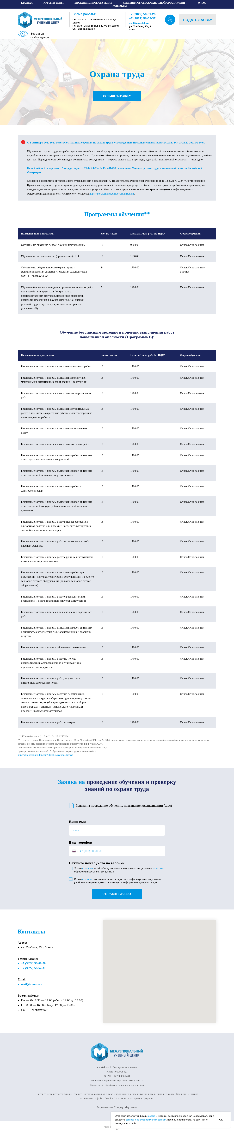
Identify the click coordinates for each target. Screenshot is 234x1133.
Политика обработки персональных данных (117, 1080)
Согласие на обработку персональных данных (117, 1085)
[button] (197, 19)
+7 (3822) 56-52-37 (142, 18)
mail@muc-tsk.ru (139, 23)
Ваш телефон (80, 842)
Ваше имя (77, 822)
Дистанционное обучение (93, 3)
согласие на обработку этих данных (146, 1119)
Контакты (120, 6)
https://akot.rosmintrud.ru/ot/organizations (111, 193)
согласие (87, 868)
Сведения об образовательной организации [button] (154, 3)
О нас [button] (202, 3)
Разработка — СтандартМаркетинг (117, 1107)
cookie (151, 1115)
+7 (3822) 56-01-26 (142, 14)
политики (158, 868)
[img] (170, 20)
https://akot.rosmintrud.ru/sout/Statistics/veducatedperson (45, 755)
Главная (27, 3)
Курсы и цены (54, 3)
